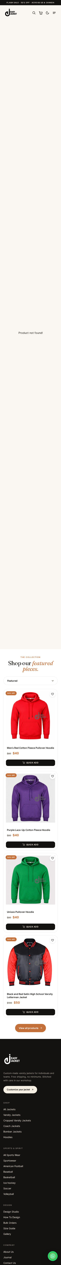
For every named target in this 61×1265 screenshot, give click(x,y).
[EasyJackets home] (11, 13)
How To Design (11, 1217)
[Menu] (54, 12)
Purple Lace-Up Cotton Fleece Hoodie (28, 829)
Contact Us (9, 1262)
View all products (29, 1028)
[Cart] (40, 12)
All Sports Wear (11, 1155)
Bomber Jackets (12, 1131)
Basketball (9, 1177)
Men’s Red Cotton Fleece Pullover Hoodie (30, 747)
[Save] (52, 694)
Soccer (7, 1188)
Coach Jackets (11, 1126)
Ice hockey (9, 1182)
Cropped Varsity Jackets (17, 1120)
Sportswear (9, 1160)
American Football (13, 1166)
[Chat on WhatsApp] (53, 1256)
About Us (8, 1251)
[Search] (33, 12)
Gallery (7, 1233)
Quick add (32, 762)
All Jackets (9, 1109)
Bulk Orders (9, 1222)
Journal (7, 1257)
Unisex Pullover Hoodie (20, 911)
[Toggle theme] (47, 12)
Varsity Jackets (11, 1114)
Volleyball (8, 1194)
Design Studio (11, 1211)
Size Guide (9, 1228)
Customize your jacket (18, 1089)
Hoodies (7, 1137)
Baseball (8, 1171)
